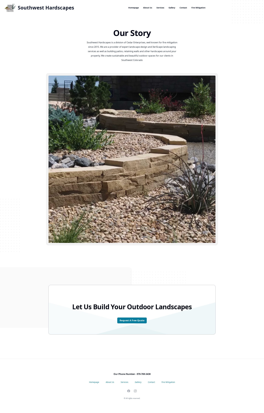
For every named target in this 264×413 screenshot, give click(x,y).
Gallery (172, 7)
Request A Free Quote (132, 320)
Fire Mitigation (198, 7)
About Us (147, 7)
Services (160, 7)
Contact (183, 7)
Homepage (133, 7)
